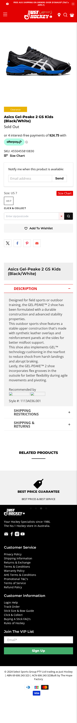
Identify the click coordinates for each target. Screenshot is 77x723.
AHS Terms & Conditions (20, 575)
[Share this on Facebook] (17, 243)
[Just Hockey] (38, 15)
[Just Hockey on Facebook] (11, 535)
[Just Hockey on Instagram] (17, 535)
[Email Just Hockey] (6, 535)
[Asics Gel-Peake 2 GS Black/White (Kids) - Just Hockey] (38, 62)
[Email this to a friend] (37, 243)
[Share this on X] (7, 243)
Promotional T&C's (16, 579)
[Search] (68, 216)
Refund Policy (13, 587)
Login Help (11, 602)
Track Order (12, 606)
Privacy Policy (13, 554)
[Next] (68, 64)
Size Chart (64, 193)
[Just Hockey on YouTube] (22, 535)
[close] (73, 4)
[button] (14, 155)
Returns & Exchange (17, 562)
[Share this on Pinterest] (27, 243)
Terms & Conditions (17, 566)
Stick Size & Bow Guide (19, 611)
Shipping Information (18, 558)
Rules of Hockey (14, 623)
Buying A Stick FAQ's (17, 619)
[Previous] (8, 64)
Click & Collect (13, 615)
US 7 (8, 201)
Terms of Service (15, 583)
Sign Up (38, 651)
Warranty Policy (14, 571)
